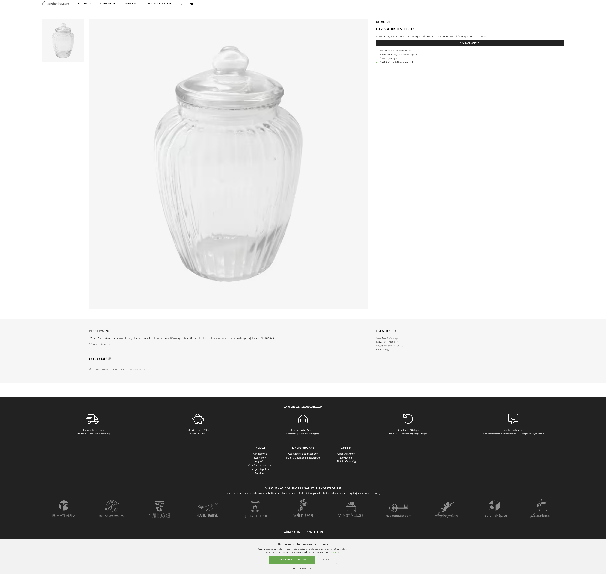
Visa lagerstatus (469, 43)
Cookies (259, 472)
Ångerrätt (259, 461)
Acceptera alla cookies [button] (292, 559)
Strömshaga (392, 338)
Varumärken (107, 4)
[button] (303, 568)
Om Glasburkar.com (159, 4)
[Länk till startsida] (90, 369)
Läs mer (336, 552)
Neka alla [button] (327, 559)
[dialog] (303, 556)
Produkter (84, 4)
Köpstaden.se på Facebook (303, 453)
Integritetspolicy (260, 469)
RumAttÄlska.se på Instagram (303, 457)
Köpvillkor (260, 457)
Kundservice (131, 4)
